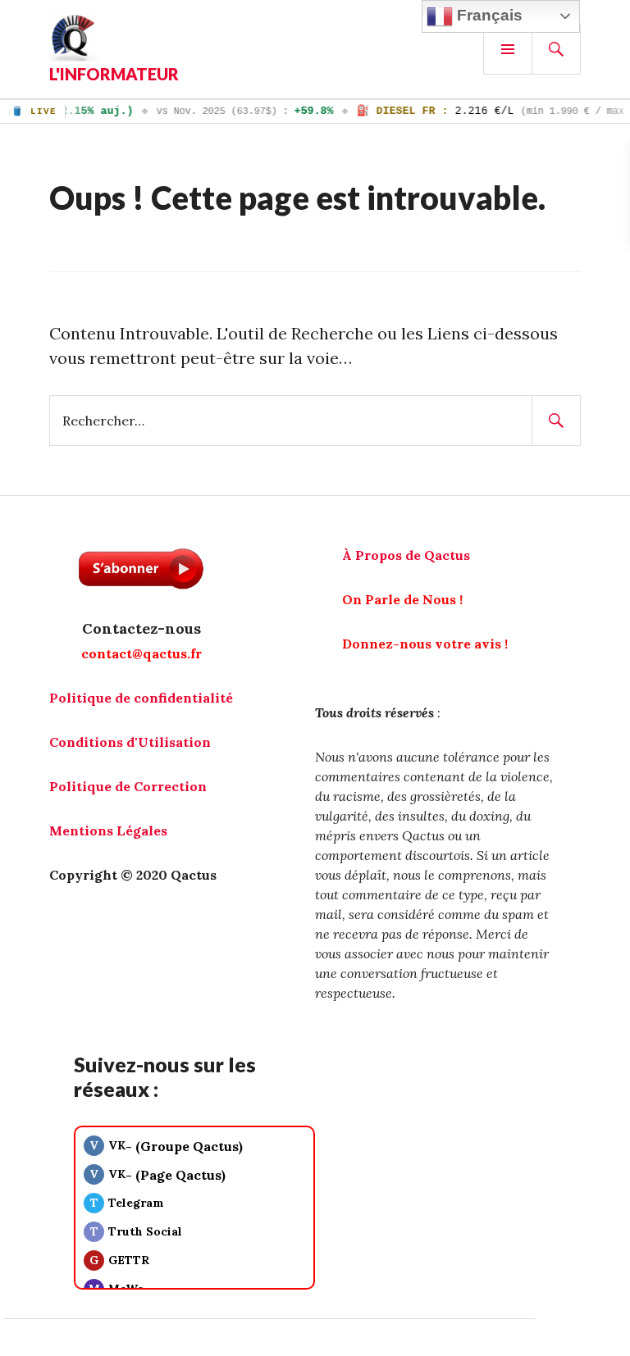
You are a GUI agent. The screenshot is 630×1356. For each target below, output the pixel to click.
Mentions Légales (108, 830)
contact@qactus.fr (141, 653)
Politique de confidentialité (141, 697)
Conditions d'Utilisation (130, 742)
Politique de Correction (128, 786)
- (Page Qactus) (157, 1175)
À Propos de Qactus (406, 555)
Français (488, 15)
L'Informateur (114, 74)
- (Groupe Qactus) (166, 1146)
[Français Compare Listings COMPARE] (315, 1352)
